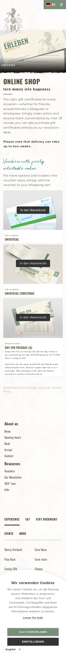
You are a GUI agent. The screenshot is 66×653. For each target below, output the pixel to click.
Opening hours (12, 437)
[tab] (12, 521)
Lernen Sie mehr (33, 617)
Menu (7, 431)
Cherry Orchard (13, 549)
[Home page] (13, 21)
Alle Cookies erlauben (33, 632)
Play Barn (9, 559)
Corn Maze (41, 549)
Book (7, 443)
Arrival (8, 450)
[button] (50, 4)
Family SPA (10, 569)
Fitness (39, 569)
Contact (8, 456)
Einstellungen (33, 641)
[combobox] (13, 649)
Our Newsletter (13, 477)
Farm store (41, 559)
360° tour (10, 483)
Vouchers (9, 471)
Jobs (6, 489)
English (11, 649)
